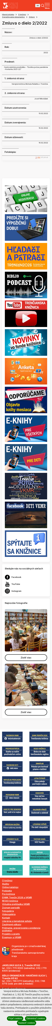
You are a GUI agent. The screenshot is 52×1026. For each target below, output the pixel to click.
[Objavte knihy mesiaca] (26, 399)
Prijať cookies (15, 1018)
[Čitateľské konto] (26, 227)
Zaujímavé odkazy (11, 924)
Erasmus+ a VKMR (11, 937)
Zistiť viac (26, 657)
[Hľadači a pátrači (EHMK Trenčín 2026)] (26, 256)
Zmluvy (32, 17)
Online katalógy (10, 887)
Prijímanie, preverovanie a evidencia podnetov (21, 929)
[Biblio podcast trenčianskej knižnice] (26, 284)
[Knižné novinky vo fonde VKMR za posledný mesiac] (26, 342)
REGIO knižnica (10, 900)
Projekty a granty (11, 934)
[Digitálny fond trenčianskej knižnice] (26, 486)
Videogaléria (9, 914)
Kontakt (6, 917)
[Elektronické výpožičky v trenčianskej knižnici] (26, 428)
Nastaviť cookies (26, 1023)
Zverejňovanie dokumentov (13, 17)
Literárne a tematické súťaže (17, 921)
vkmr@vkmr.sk (18, 988)
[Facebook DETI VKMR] (26, 514)
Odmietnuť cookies (35, 1018)
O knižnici (22, 14)
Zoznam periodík (11, 907)
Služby (5, 884)
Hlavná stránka (8, 14)
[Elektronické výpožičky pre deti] (26, 457)
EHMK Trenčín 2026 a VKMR (17, 897)
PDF (39, 157)
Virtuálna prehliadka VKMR (16, 904)
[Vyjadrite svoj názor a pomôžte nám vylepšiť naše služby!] (26, 371)
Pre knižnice (8, 894)
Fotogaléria (8, 911)
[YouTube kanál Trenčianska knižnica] (26, 313)
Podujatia (7, 890)
